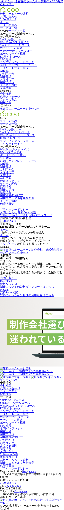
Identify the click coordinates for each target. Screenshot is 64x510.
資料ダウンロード (40, 215)
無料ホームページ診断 (14, 13)
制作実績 (5, 76)
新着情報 (5, 192)
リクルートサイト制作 (14, 68)
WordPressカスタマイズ (14, 42)
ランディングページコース (17, 62)
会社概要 (5, 93)
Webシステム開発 (11, 47)
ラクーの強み (8, 25)
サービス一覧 (8, 27)
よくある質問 (8, 85)
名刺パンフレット (11, 428)
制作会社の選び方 (11, 195)
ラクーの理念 (8, 99)
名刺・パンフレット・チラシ (18, 65)
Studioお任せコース (12, 39)
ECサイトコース (10, 56)
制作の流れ (7, 82)
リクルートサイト (11, 143)
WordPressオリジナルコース (17, 50)
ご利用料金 (7, 73)
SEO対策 (5, 59)
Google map (29, 471)
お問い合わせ (8, 212)
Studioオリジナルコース (15, 45)
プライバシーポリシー (14, 209)
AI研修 (4, 70)
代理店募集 (7, 203)
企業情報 (5, 88)
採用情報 (5, 102)
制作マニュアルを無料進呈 (17, 198)
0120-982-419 (8, 19)
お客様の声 (7, 79)
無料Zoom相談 (27, 212)
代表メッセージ (10, 96)
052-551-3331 (13, 485)
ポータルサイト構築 (13, 53)
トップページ (8, 243)
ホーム (4, 22)
